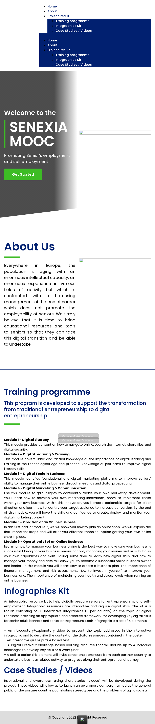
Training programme (72, 21)
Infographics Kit (68, 25)
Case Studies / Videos (74, 30)
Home (52, 6)
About (52, 11)
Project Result (58, 16)
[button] (95, 35)
